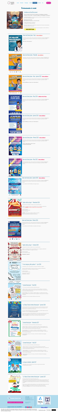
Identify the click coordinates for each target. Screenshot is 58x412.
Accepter (54, 410)
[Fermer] (56, 410)
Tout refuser (48, 410)
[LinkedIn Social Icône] (26, 407)
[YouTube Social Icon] (31, 407)
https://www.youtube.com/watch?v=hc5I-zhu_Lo (29, 213)
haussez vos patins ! (35, 269)
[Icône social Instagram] (27, 407)
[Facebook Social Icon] (29, 407)
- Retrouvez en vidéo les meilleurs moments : (32, 212)
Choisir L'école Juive (30, 364)
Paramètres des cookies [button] (42, 410)
